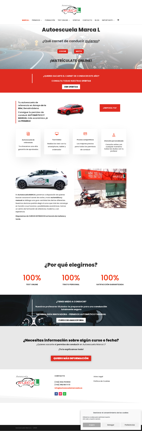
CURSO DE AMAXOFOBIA (71, 320)
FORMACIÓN (50, 20)
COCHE (62, 51)
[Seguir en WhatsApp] (64, 393)
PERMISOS (36, 20)
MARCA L (25, 20)
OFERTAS (76, 20)
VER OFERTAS (71, 86)
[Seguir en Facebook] (56, 393)
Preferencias (130, 425)
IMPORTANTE (107, 20)
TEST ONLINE (63, 20)
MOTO (79, 51)
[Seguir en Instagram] (60, 393)
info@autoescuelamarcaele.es (68, 388)
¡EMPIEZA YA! (110, 108)
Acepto (92, 425)
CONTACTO (87, 20)
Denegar (110, 425)
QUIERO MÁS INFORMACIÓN (71, 358)
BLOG (97, 20)
